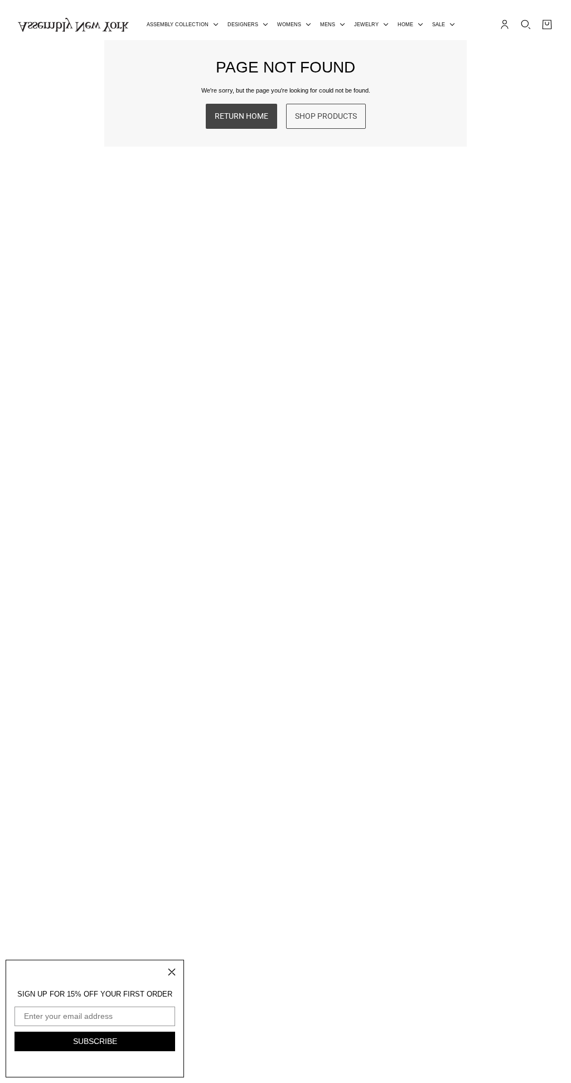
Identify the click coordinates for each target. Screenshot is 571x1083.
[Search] (526, 24)
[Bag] (547, 24)
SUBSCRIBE (95, 1041)
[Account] (505, 24)
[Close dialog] (172, 972)
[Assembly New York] (73, 25)
